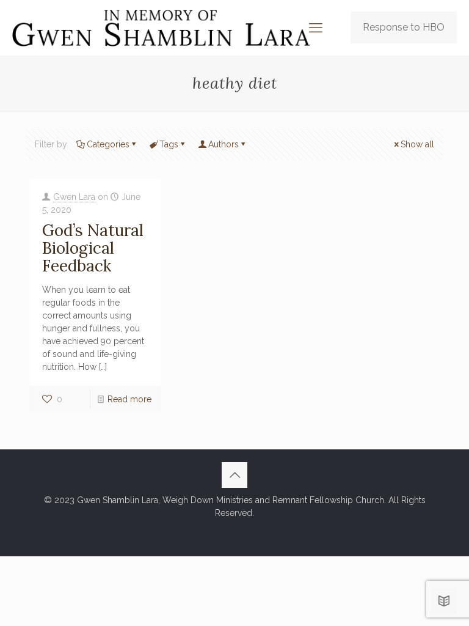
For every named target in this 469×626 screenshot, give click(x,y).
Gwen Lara (74, 197)
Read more (129, 399)
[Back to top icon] (234, 475)
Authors (223, 144)
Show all (417, 144)
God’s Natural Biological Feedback (93, 248)
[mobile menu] (315, 27)
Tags (168, 144)
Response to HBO (404, 27)
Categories (108, 144)
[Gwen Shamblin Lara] (161, 27)
